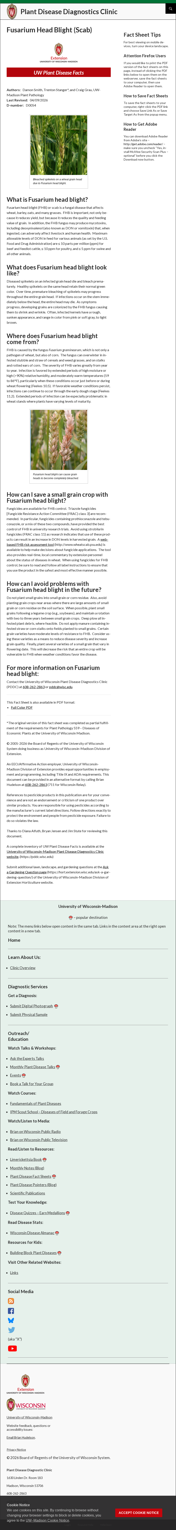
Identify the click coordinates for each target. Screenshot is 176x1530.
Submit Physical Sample (28, 1014)
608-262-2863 (34, 687)
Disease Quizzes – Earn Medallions (37, 1213)
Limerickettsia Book (26, 1159)
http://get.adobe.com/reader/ (143, 144)
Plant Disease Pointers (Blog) (33, 1184)
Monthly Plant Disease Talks (32, 1067)
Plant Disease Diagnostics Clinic (69, 11)
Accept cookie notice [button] (139, 1513)
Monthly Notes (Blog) (27, 1168)
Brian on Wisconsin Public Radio (35, 1131)
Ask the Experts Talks (27, 1058)
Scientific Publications (27, 1193)
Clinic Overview (22, 968)
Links (14, 1272)
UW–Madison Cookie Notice (47, 1520)
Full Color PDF (22, 707)
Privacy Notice (16, 1449)
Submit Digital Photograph (31, 1006)
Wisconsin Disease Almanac (32, 1233)
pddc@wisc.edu (60, 687)
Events (15, 1075)
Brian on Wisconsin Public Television (38, 1139)
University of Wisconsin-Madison (88, 906)
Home (14, 940)
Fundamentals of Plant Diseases (35, 1103)
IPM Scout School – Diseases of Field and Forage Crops (53, 1112)
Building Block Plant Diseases (33, 1252)
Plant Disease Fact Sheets (30, 1176)
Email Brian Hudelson (21, 1437)
